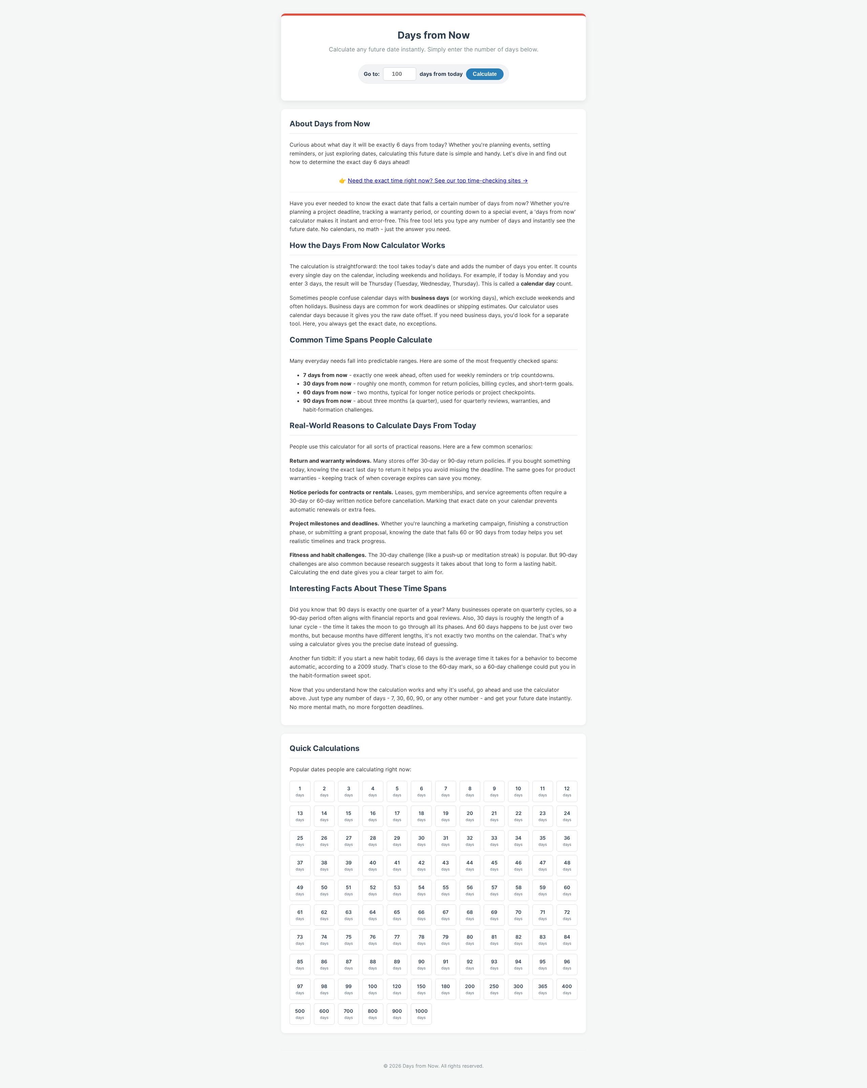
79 (445, 940)
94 (518, 964)
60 (567, 890)
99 (348, 989)
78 (421, 940)
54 (421, 890)
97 (300, 989)
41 (397, 866)
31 (445, 841)
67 (445, 915)
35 (542, 841)
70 (518, 915)
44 (470, 866)
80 (470, 940)
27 (348, 841)
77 (397, 940)
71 (542, 915)
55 (445, 890)
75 (348, 940)
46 (518, 866)
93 (494, 964)
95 (542, 964)
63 (348, 915)
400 (567, 989)
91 (445, 964)
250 (494, 989)
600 (324, 1014)
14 (324, 816)
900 (397, 1014)
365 (542, 989)
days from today (441, 73)
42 (421, 866)
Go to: (372, 73)
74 (324, 940)
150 (421, 989)
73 (300, 940)
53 (397, 890)
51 (348, 890)
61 (300, 915)
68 (470, 915)
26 (324, 841)
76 (372, 940)
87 (348, 964)
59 (542, 890)
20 (470, 816)
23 (542, 816)
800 (373, 1014)
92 (470, 964)
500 (300, 1014)
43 (445, 866)
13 (300, 816)
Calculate (485, 74)
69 (494, 915)
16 (372, 816)
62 (324, 915)
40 (372, 866)
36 (567, 841)
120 (397, 989)
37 (300, 866)
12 (567, 791)
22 (518, 816)
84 (567, 940)
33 (494, 841)
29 (397, 841)
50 (324, 890)
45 (494, 866)
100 (372, 989)
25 (300, 841)
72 (567, 915)
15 (348, 816)
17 (397, 816)
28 (372, 841)
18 (421, 816)
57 (494, 890)
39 (348, 866)
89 (397, 964)
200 (470, 989)
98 (324, 989)
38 (324, 866)
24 (567, 816)
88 (372, 964)
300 (518, 989)
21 (494, 816)
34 (518, 841)
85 (300, 964)
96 (567, 964)
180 (445, 989)
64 (372, 915)
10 (518, 791)
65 (397, 915)
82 (518, 940)
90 (421, 964)
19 (445, 816)
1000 (421, 1014)
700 (348, 1014)
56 (470, 890)
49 (300, 890)
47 (542, 866)
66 (421, 915)
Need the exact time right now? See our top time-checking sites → (438, 180)
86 (324, 964)
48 (567, 866)
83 (542, 940)
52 (372, 890)
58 (518, 890)
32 (470, 841)
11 (542, 791)
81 (494, 940)
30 (421, 841)
